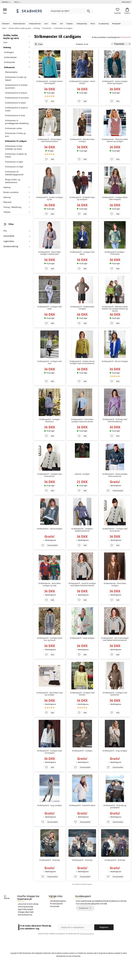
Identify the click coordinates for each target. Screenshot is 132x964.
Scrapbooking (104, 24)
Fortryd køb (54, 906)
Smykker (69, 24)
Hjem (4, 28)
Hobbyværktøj (81, 24)
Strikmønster (125, 37)
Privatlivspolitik (56, 904)
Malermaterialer (19, 24)
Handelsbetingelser (58, 901)
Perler (92, 24)
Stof (61, 24)
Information (126, 2)
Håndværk (6, 24)
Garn (46, 24)
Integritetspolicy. (87, 933)
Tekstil (54, 24)
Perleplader (116, 24)
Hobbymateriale (35, 24)
